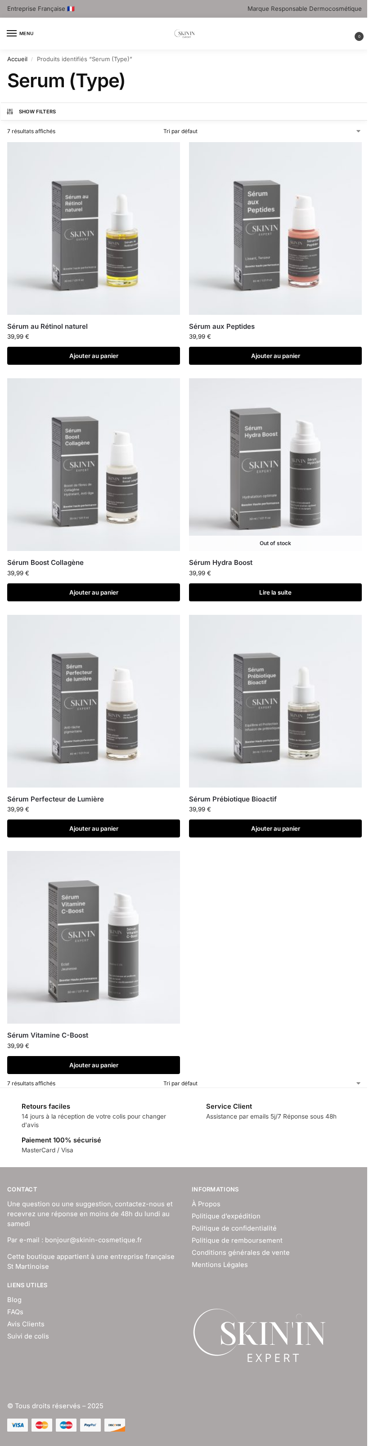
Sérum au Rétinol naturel (47, 326)
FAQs (15, 1312)
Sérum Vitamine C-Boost (47, 1035)
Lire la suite (275, 592)
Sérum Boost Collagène (45, 562)
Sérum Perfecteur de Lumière (55, 799)
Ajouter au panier (93, 355)
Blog (14, 1300)
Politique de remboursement (237, 1240)
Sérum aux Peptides (222, 326)
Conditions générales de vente (241, 1253)
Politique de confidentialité (234, 1228)
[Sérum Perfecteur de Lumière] (93, 701)
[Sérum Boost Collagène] (93, 464)
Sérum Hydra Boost (220, 562)
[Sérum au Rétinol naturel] (93, 228)
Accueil (17, 59)
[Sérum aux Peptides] (275, 228)
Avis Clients (26, 1324)
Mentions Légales (220, 1265)
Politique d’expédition (226, 1216)
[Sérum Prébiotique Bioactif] (275, 701)
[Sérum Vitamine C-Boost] (93, 937)
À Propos (206, 1204)
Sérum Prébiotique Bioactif (233, 799)
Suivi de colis (28, 1336)
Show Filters (37, 111)
